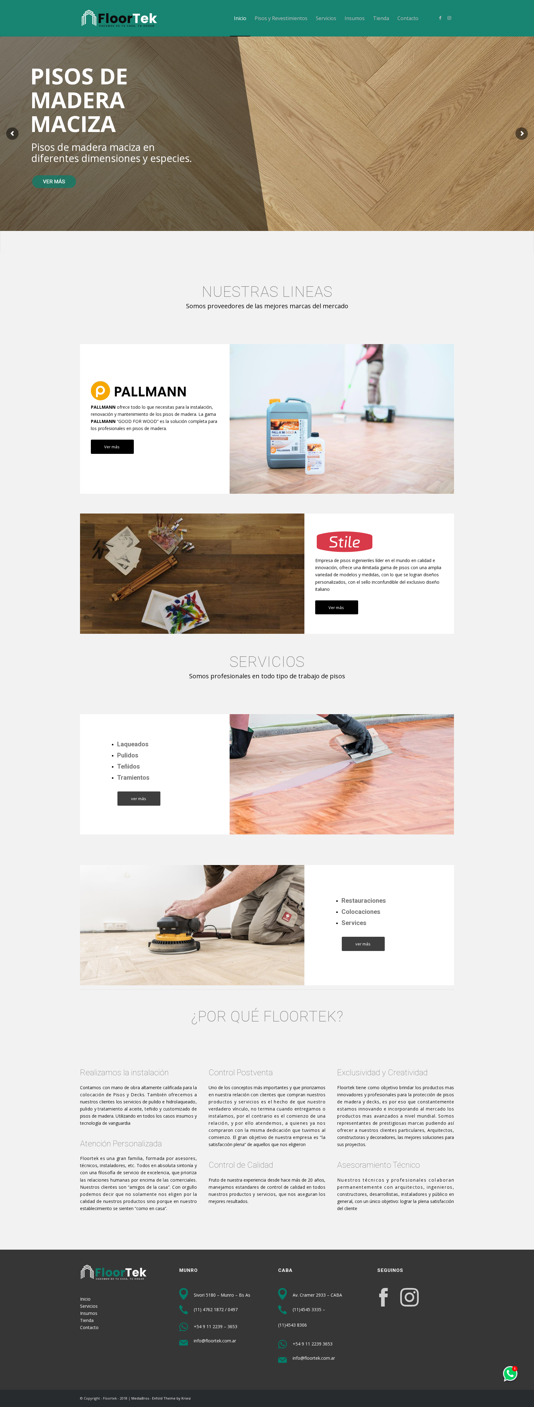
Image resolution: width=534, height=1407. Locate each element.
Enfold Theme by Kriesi (171, 1398)
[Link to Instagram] (449, 18)
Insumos (88, 1313)
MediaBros (140, 1398)
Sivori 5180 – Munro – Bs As (221, 1295)
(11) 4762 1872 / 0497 (215, 1309)
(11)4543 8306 (292, 1325)
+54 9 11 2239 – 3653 (215, 1326)
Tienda (87, 1320)
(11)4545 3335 (307, 1309)
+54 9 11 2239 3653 (312, 1344)
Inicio (85, 1299)
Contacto (89, 1327)
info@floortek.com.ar (214, 1341)
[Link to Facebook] (440, 18)
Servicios (89, 1306)
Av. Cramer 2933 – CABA (316, 1295)
